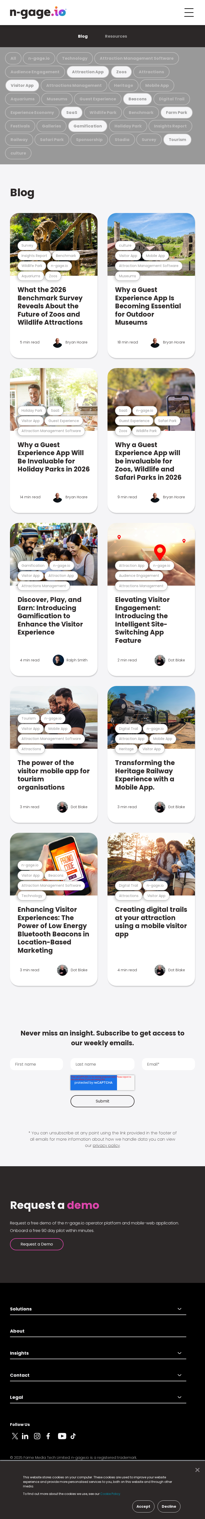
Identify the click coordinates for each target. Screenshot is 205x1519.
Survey (149, 140)
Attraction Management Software (137, 58)
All (13, 58)
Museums (57, 99)
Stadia (122, 140)
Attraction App (88, 72)
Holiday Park (128, 126)
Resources (116, 36)
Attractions (151, 72)
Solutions (21, 1309)
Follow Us (20, 1424)
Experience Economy (32, 112)
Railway (19, 140)
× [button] (196, 1470)
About (17, 1331)
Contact (20, 1375)
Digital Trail (171, 99)
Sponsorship (89, 140)
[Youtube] (64, 1439)
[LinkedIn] (28, 1439)
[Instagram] (40, 1439)
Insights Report (170, 126)
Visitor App (22, 85)
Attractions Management (74, 85)
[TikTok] (76, 1439)
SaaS (71, 112)
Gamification (88, 126)
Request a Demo (36, 1244)
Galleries (51, 126)
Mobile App (157, 85)
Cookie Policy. (110, 1494)
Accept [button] (143, 1506)
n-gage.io (39, 58)
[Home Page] (38, 12)
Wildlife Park (103, 112)
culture (18, 153)
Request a (54, 1205)
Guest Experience (98, 99)
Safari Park (52, 140)
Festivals (20, 126)
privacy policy (106, 1145)
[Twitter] (16, 1439)
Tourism (177, 140)
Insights (19, 1353)
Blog (83, 36)
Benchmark (141, 112)
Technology (75, 58)
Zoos (121, 72)
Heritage (123, 85)
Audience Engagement (35, 72)
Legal (16, 1397)
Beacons (137, 99)
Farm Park (176, 112)
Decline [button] (169, 1506)
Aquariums (22, 99)
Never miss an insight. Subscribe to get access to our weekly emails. (102, 1038)
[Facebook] (52, 1439)
